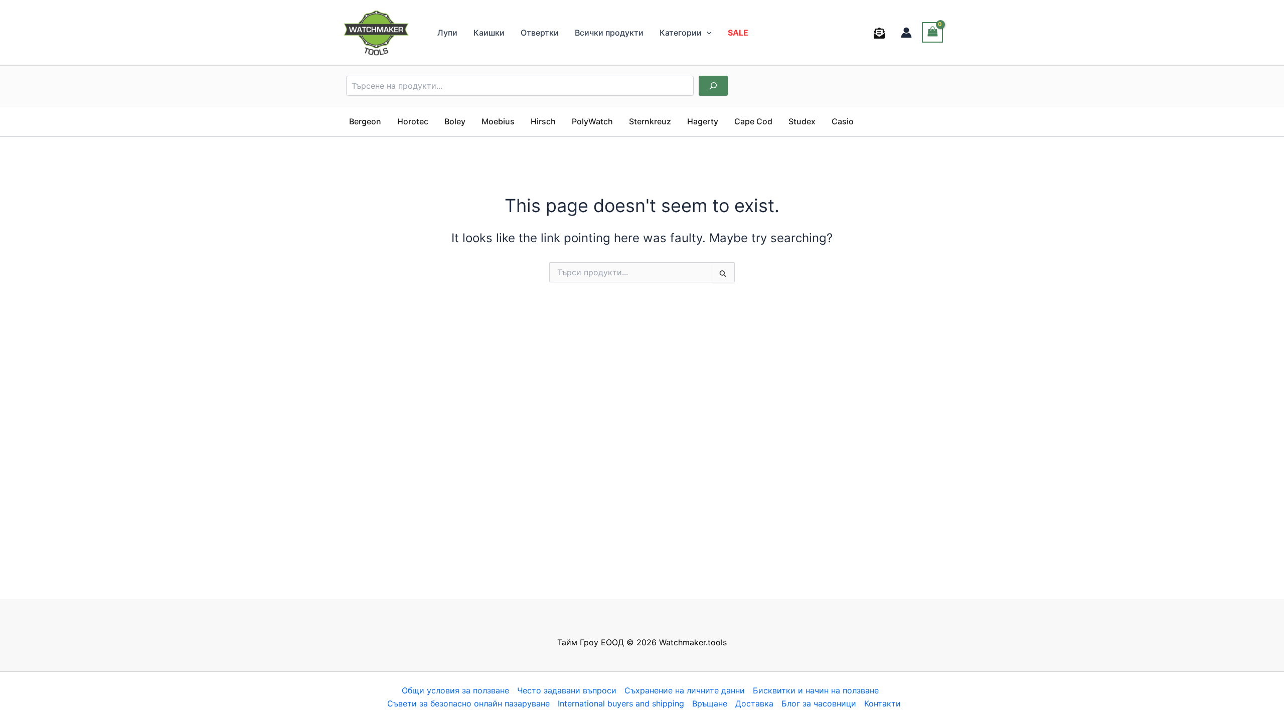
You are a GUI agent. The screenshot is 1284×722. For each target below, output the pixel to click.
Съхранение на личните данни (684, 690)
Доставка (754, 703)
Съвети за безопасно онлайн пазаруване (468, 703)
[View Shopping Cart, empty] (932, 32)
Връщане (709, 703)
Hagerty (702, 121)
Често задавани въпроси (566, 690)
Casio (843, 121)
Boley (454, 121)
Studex (802, 121)
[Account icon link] (906, 32)
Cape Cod (753, 121)
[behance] (881, 33)
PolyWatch (592, 121)
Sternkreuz (650, 121)
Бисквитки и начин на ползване (816, 690)
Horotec (412, 121)
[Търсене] (713, 86)
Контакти (882, 703)
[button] (707, 33)
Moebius (498, 121)
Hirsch (543, 121)
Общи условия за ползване (455, 690)
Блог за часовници (818, 703)
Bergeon (365, 121)
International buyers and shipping (621, 703)
